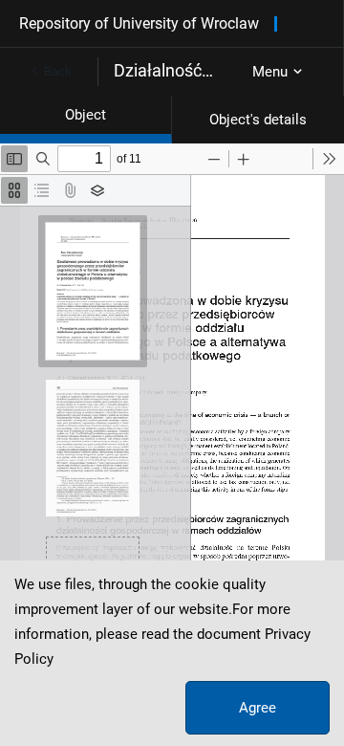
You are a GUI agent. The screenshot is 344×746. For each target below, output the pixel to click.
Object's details (258, 119)
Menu (270, 71)
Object (85, 114)
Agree (257, 707)
